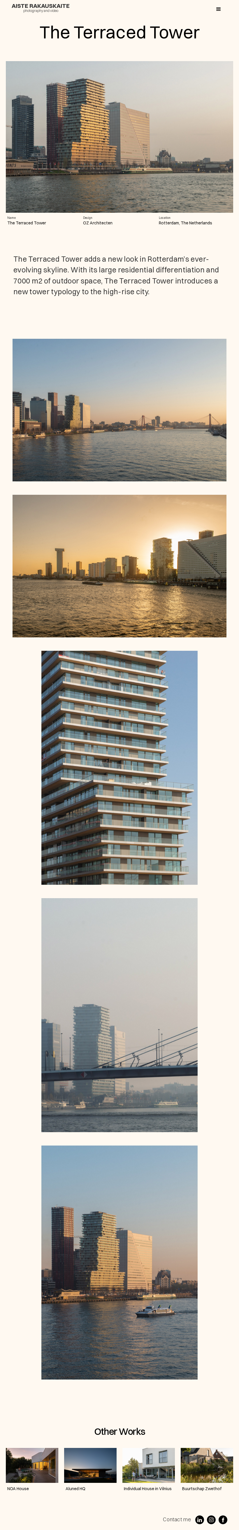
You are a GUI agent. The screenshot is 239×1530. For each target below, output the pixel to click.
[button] (218, 9)
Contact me (177, 1519)
